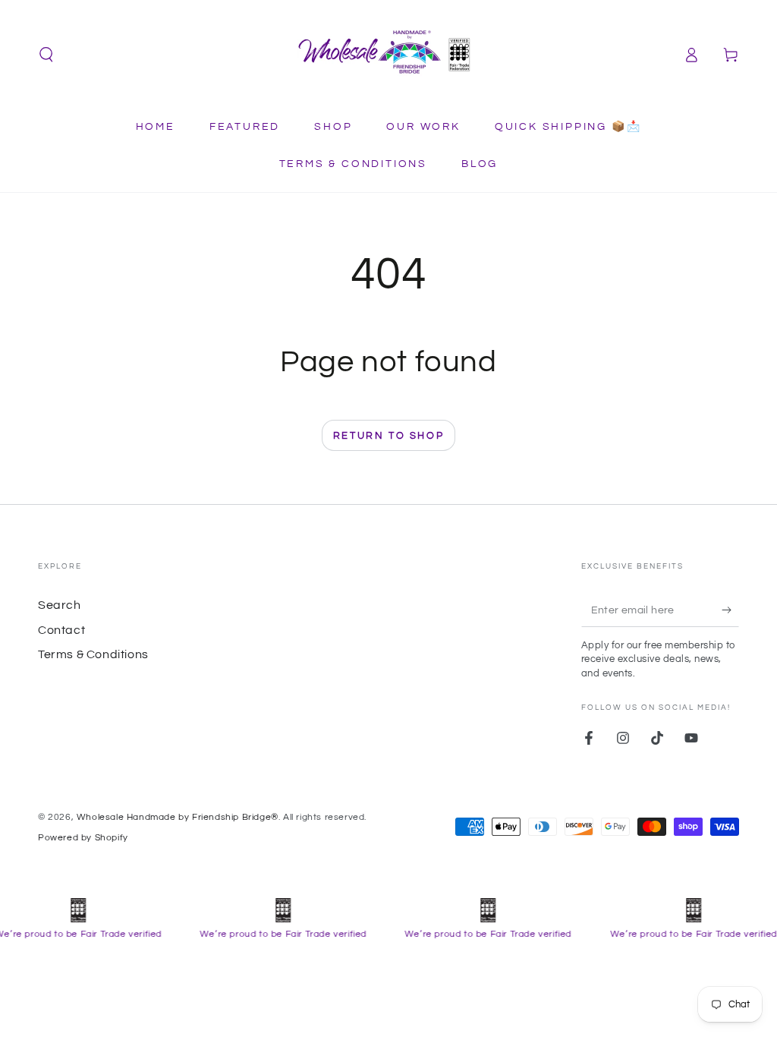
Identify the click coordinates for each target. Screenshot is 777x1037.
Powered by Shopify (83, 838)
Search (59, 605)
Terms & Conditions (93, 654)
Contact (61, 630)
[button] (46, 54)
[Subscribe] (730, 609)
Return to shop (388, 435)
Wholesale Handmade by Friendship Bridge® (177, 817)
